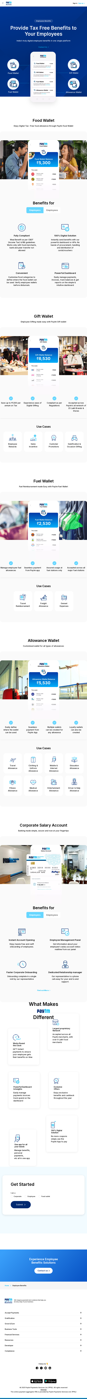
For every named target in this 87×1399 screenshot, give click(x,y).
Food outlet (45, 1196)
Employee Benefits (19, 1285)
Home (7, 1285)
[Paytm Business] (9, 4)
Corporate (17, 1196)
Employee (31, 1196)
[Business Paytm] (8, 1302)
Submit (20, 1204)
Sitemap (44, 1390)
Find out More (43, 990)
